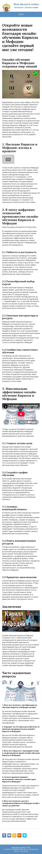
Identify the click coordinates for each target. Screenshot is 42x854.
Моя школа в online (26, 4)
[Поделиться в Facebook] (4, 835)
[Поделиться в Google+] (19, 835)
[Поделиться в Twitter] (25, 835)
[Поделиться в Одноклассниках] (14, 835)
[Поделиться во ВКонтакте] (9, 835)
